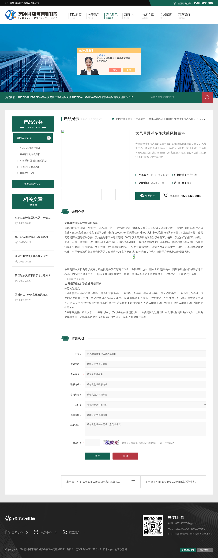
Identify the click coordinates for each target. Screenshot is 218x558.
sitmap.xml (188, 549)
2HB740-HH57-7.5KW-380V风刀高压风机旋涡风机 (44, 97)
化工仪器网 (121, 549)
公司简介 (17, 532)
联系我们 (75, 532)
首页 (130, 118)
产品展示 (140, 118)
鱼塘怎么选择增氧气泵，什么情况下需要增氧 (40, 217)
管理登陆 (205, 549)
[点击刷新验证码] (111, 442)
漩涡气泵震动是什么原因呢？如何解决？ (38, 256)
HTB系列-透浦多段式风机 (33, 160)
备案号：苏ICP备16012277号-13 (84, 549)
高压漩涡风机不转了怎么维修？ (33, 275)
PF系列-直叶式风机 (30, 166)
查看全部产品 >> (33, 184)
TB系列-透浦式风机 (30, 154)
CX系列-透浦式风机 (30, 148)
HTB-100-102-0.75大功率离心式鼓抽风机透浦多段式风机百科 (111, 481)
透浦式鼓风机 (24, 137)
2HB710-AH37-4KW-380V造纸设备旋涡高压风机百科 (100, 97)
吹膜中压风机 (27, 173)
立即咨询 (150, 195)
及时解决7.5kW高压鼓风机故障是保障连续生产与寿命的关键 (49, 294)
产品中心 (46, 532)
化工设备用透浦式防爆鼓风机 (31, 237)
